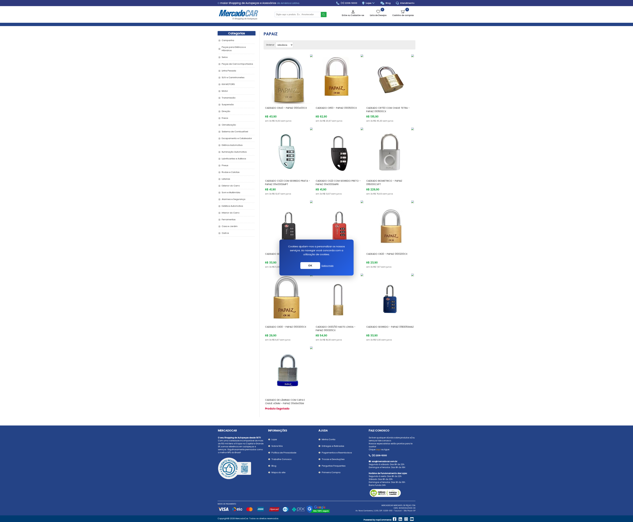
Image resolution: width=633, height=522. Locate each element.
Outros (225, 233)
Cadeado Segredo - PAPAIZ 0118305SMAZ (390, 326)
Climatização (229, 124)
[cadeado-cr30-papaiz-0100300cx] (289, 297)
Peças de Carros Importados (237, 63)
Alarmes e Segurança (233, 199)
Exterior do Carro (231, 185)
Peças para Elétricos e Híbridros (234, 49)
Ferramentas (229, 219)
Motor (225, 91)
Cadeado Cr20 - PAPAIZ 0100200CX (386, 254)
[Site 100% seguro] (318, 512)
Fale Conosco (379, 430)
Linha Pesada (229, 70)
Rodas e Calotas (231, 172)
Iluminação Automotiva (234, 151)
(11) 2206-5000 (348, 3)
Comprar (293, 97)
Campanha (228, 40)
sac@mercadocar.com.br (384, 461)
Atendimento (407, 3)
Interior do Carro (231, 212)
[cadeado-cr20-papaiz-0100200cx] (390, 224)
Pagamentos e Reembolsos (337, 452)
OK (310, 265)
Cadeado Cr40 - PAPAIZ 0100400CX (286, 108)
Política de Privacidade (283, 452)
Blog (388, 3)
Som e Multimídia (231, 192)
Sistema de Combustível (235, 131)
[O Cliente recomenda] (241, 469)
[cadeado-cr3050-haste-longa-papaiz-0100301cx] (339, 297)
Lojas (369, 3)
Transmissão (229, 97)
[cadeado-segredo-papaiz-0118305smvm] (339, 224)
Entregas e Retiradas (333, 446)
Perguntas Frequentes (334, 465)
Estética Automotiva (232, 206)
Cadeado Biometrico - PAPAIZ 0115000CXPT (384, 182)
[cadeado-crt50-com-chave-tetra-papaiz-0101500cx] (390, 78)
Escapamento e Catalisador (237, 138)
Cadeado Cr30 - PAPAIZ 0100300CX (285, 326)
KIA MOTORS (228, 84)
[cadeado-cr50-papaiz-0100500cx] (339, 78)
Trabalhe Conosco (281, 459)
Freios (225, 118)
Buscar (324, 14)
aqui (378, 449)
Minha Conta (328, 439)
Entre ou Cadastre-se (353, 15)
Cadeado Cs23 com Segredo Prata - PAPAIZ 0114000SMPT (287, 182)
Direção (226, 111)
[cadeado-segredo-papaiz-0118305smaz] (390, 297)
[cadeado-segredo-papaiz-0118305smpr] (289, 224)
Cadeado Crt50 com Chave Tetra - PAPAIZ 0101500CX (388, 109)
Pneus (225, 165)
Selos (225, 57)
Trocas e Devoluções (333, 459)
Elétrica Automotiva (232, 145)
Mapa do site (278, 472)
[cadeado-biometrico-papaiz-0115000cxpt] (390, 151)
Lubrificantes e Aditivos (234, 158)
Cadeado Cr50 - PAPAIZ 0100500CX (336, 108)
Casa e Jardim (230, 226)
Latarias (226, 178)
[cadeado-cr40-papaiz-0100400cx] (289, 78)
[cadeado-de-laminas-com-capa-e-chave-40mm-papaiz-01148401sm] (289, 370)
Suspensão (228, 104)
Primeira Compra (331, 472)
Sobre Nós (277, 446)
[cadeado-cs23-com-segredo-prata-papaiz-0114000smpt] (289, 151)
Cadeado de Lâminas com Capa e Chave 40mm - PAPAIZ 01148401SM (285, 401)
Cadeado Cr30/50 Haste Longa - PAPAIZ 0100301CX (335, 328)
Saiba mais (327, 265)
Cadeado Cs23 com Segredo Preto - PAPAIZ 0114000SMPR (338, 182)
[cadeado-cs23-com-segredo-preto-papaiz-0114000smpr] (339, 151)
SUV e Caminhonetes (233, 77)
